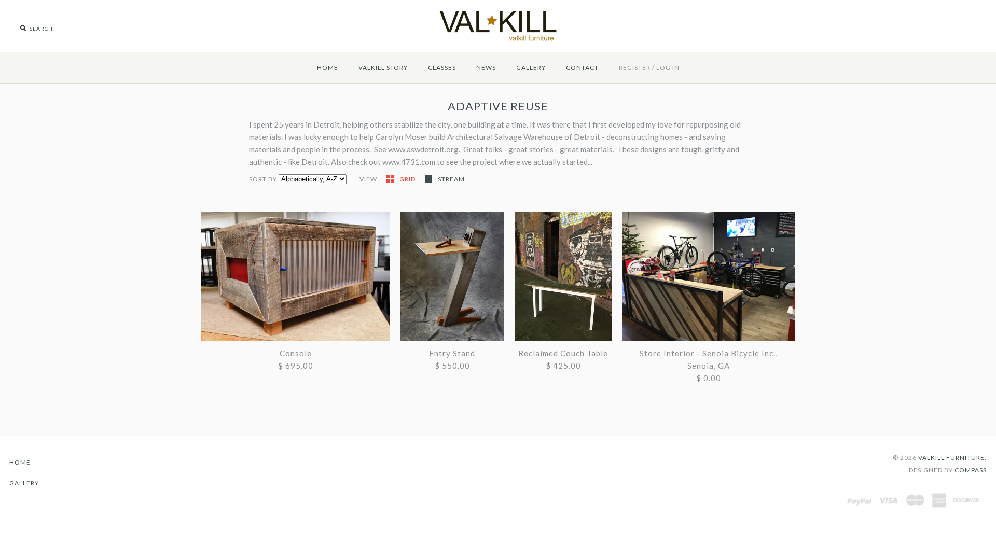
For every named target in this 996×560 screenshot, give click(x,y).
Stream (451, 179)
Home (327, 68)
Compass (971, 470)
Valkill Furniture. (952, 457)
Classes (442, 68)
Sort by (263, 179)
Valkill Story (383, 68)
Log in (668, 68)
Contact (582, 68)
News (486, 68)
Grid (408, 179)
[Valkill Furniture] (498, 6)
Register (635, 68)
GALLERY (531, 68)
